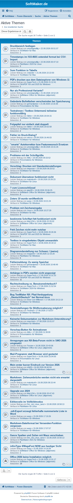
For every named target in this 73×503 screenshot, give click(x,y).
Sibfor (29, 116)
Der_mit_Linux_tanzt (36, 404)
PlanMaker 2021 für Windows (32, 440)
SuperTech (31, 82)
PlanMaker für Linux (28, 406)
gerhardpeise (32, 104)
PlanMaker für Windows (30, 256)
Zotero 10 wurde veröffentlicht (26, 198)
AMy (29, 158)
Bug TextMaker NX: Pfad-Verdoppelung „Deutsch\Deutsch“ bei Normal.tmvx (31, 296)
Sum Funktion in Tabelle (23, 70)
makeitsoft (31, 179)
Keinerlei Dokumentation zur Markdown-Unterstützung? (40, 319)
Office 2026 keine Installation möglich (30, 457)
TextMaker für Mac (28, 51)
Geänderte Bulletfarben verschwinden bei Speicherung (40, 101)
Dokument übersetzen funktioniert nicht (32, 177)
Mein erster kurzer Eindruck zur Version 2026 (35, 365)
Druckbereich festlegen (22, 46)
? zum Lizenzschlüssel (22, 187)
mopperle (31, 254)
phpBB (27, 493)
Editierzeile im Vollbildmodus (26, 401)
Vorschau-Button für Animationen (28, 329)
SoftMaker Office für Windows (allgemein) (37, 95)
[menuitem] (9, 11)
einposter (31, 168)
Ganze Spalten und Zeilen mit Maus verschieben (36, 435)
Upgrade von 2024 (20, 391)
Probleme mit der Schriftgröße (27, 155)
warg (29, 201)
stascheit (31, 321)
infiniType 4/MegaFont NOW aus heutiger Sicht (35, 446)
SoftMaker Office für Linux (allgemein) (36, 223)
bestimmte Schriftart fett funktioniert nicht (33, 219)
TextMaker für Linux (28, 181)
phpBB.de (49, 496)
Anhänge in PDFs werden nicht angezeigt (32, 273)
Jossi (29, 210)
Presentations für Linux (30, 359)
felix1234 (31, 221)
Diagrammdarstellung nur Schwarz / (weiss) (34, 251)
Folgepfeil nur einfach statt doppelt (29, 124)
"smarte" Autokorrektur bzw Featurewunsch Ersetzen (39, 144)
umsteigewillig (33, 48)
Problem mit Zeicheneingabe (26, 208)
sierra (29, 137)
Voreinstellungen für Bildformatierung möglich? (36, 308)
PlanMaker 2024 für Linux (31, 64)
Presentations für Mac (29, 106)
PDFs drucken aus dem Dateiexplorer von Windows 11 (39, 79)
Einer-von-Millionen (35, 300)
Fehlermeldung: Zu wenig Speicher (29, 262)
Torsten (30, 346)
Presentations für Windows (31, 160)
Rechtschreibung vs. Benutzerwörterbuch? (33, 283)
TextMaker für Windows (30, 118)
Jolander (30, 73)
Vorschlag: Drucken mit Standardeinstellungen (35, 166)
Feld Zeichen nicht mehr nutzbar (28, 229)
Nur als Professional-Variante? (26, 90)
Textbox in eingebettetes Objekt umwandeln (34, 240)
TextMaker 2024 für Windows (32, 288)
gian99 (30, 190)
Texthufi (30, 310)
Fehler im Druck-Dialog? (23, 135)
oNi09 (29, 367)
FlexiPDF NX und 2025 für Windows (35, 84)
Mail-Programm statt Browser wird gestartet (34, 354)
